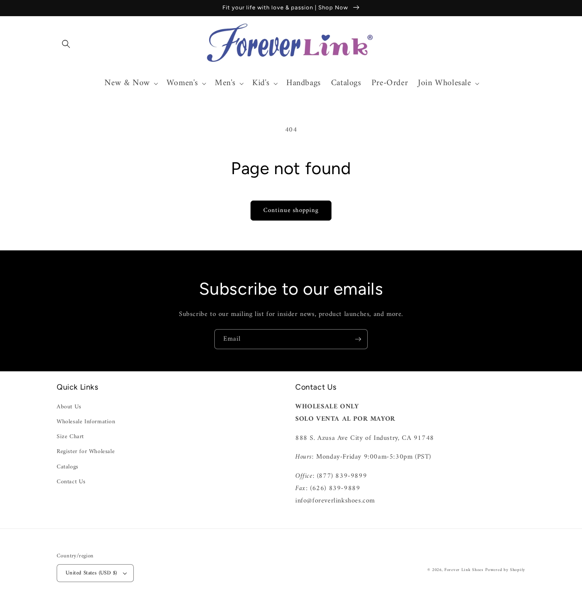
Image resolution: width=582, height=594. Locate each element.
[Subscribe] (358, 339)
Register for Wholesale (86, 451)
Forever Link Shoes (464, 570)
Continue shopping (291, 210)
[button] (66, 43)
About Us (69, 407)
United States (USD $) (91, 573)
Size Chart (70, 436)
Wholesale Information (86, 421)
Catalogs (67, 467)
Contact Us (71, 481)
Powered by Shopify (505, 570)
